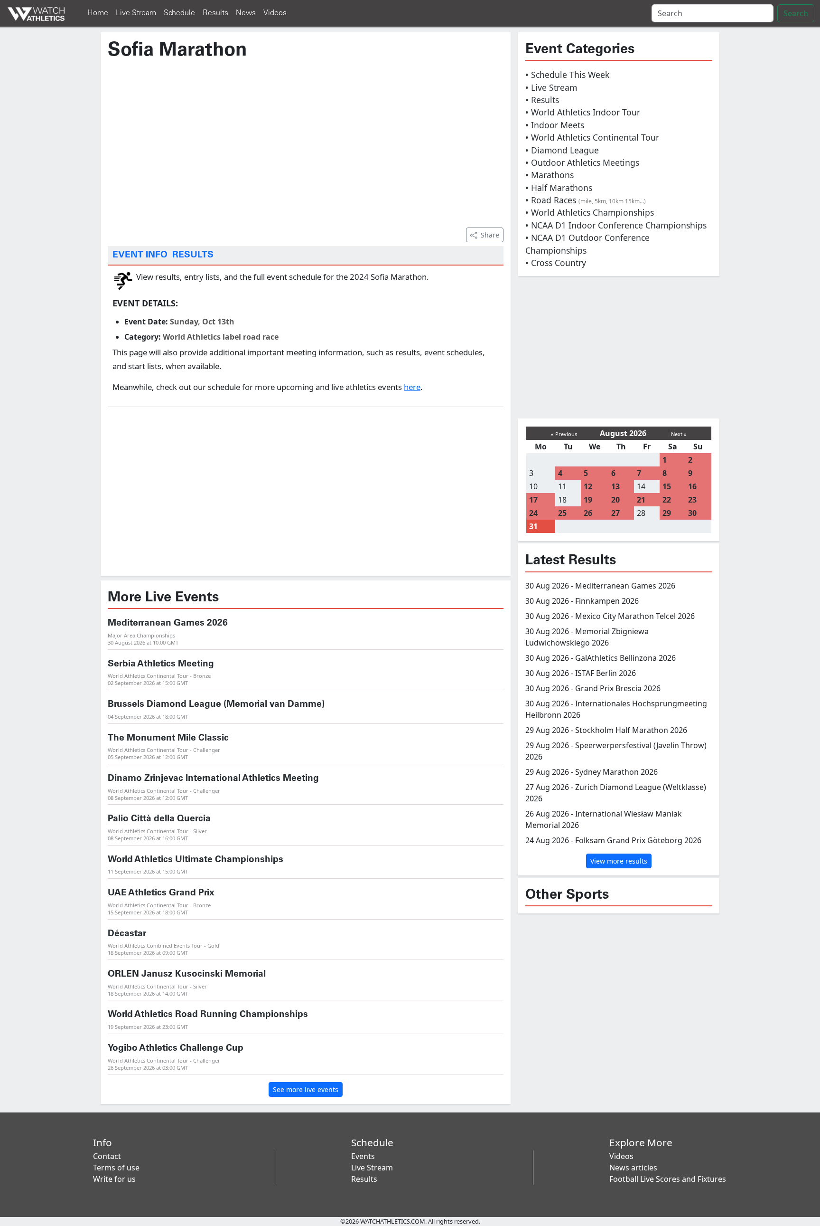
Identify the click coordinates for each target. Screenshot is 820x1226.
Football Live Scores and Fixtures (667, 1179)
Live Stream (136, 13)
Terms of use (116, 1167)
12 (588, 486)
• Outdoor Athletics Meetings (582, 162)
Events (363, 1156)
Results (215, 13)
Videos (275, 13)
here (412, 386)
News (246, 13)
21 (641, 499)
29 (666, 513)
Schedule (179, 13)
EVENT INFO (140, 255)
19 (588, 499)
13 (615, 486)
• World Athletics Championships (589, 212)
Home (97, 13)
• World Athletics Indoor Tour (582, 112)
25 (562, 513)
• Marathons (549, 175)
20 (615, 499)
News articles (633, 1167)
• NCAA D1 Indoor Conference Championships (616, 225)
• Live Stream (551, 87)
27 (615, 513)
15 (666, 486)
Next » (679, 433)
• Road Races (585, 200)
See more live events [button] (305, 1089)
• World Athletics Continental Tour (592, 137)
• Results (542, 99)
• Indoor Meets (554, 125)
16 (692, 486)
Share (490, 234)
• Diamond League (562, 150)
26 (588, 513)
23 (692, 499)
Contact (107, 1156)
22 (666, 499)
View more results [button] (618, 860)
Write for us (114, 1179)
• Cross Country (555, 262)
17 (533, 499)
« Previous (564, 433)
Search (795, 13)
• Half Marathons (558, 187)
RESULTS (193, 255)
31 (533, 526)
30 (692, 513)
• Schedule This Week (567, 74)
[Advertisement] (305, 142)
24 (533, 513)
